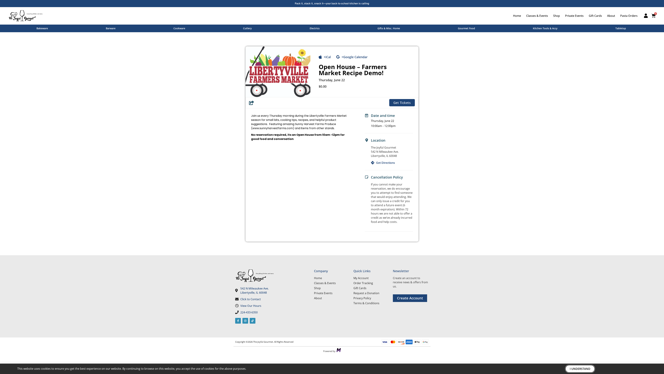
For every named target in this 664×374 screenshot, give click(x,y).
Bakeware (42, 28)
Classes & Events (537, 16)
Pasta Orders (629, 16)
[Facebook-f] (238, 321)
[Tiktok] (252, 321)
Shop (556, 16)
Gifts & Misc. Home (388, 28)
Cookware (179, 28)
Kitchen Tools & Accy (545, 28)
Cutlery (247, 28)
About (611, 16)
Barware (111, 28)
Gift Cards (595, 16)
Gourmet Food (466, 28)
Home (517, 16)
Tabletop (620, 28)
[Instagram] (245, 321)
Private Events (574, 16)
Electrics (315, 28)
